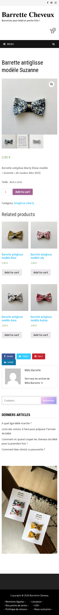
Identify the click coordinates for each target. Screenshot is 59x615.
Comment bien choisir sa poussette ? (23, 449)
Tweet (25, 356)
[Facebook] (48, 2)
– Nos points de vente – (16, 605)
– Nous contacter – (43, 609)
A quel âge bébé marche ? (16, 423)
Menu (10, 44)
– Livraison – (36, 601)
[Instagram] (55, 2)
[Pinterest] (52, 2)
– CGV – (36, 605)
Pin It (40, 356)
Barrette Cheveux (28, 14)
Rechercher (48, 400)
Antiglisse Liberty (24, 203)
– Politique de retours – (16, 609)
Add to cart (22, 192)
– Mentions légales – (15, 601)
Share (10, 356)
